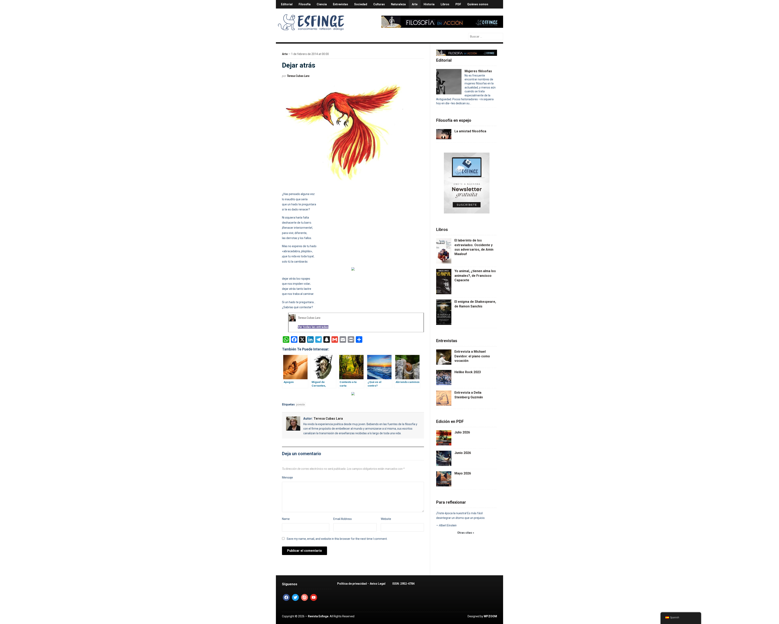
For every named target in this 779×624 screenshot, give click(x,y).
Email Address (342, 519)
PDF (458, 4)
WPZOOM (490, 616)
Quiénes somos (477, 4)
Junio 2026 (462, 453)
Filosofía (305, 4)
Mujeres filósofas (478, 71)
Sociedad (360, 4)
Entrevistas (340, 4)
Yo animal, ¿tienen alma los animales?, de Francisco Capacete (475, 275)
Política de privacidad (352, 583)
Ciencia (322, 4)
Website (386, 519)
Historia (429, 4)
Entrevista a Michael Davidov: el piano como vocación (472, 356)
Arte (414, 4)
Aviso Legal (377, 583)
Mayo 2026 (462, 473)
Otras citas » (465, 532)
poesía (300, 404)
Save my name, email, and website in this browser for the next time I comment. (337, 538)
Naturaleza (398, 4)
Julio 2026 (462, 432)
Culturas (379, 4)
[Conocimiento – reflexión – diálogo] (311, 21)
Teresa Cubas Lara (298, 76)
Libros (445, 4)
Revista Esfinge (318, 616)
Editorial (287, 4)
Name (286, 519)
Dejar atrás (298, 65)
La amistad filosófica (470, 131)
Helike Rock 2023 (467, 372)
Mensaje (287, 477)
